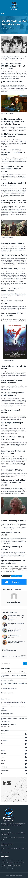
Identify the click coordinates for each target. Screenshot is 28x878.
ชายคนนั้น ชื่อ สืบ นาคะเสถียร (10, 650)
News (2, 757)
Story (2, 763)
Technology (4, 767)
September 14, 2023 (12, 643)
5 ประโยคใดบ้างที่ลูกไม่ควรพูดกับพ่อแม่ (16, 623)
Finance (3, 743)
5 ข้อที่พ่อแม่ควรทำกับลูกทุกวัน (14, 635)
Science (3, 760)
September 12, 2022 (12, 619)
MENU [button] (3, 13)
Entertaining (7, 27)
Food (2, 747)
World (2, 773)
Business (3, 737)
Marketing (3, 753)
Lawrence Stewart (14, 602)
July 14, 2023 (11, 637)
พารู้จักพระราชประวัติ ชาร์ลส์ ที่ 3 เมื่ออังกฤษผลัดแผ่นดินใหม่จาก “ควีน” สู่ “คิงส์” (16, 617)
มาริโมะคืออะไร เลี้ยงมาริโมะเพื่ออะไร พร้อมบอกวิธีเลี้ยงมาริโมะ (16, 629)
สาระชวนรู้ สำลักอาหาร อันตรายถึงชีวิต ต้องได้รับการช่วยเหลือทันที (16, 641)
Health (3, 750)
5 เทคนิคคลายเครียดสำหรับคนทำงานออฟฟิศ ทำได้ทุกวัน (13, 671)
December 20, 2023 (12, 631)
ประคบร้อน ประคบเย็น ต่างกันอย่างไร (9, 688)
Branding (3, 733)
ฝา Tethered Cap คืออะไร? (7, 680)
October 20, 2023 (12, 624)
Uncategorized (4, 770)
